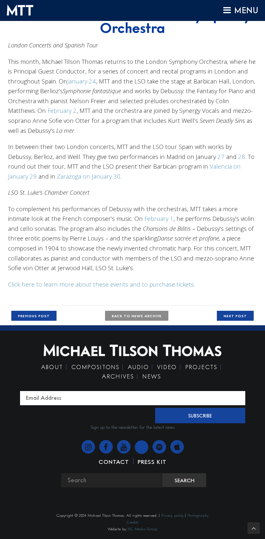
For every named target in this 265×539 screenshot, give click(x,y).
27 (221, 156)
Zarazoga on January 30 (89, 176)
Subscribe (200, 415)
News (151, 376)
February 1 (159, 218)
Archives (118, 376)
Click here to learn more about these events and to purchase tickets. (101, 284)
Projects (201, 366)
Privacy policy (172, 515)
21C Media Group (142, 528)
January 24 (81, 81)
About (52, 366)
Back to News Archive (137, 316)
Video (167, 366)
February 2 (62, 110)
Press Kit (152, 461)
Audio (138, 366)
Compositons (95, 366)
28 (241, 156)
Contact (114, 461)
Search (185, 480)
